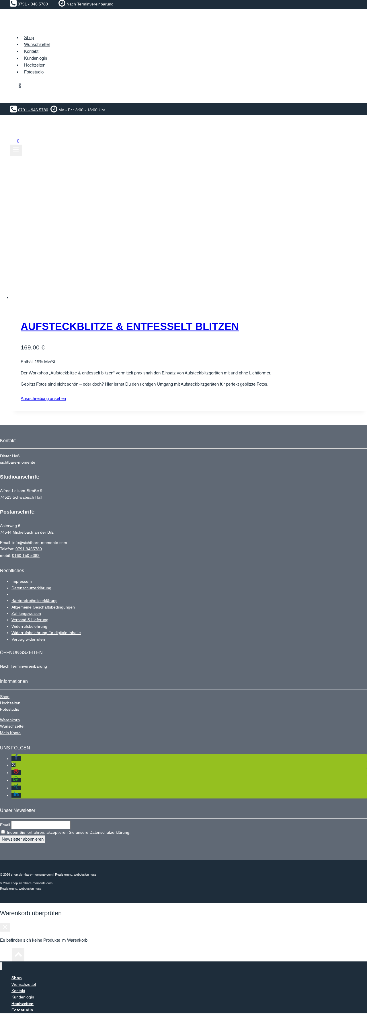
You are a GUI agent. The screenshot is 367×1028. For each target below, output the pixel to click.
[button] (16, 758)
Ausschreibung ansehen (43, 398)
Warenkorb (10, 720)
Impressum (21, 581)
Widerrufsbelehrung (29, 626)
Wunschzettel (37, 44)
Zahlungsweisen (26, 613)
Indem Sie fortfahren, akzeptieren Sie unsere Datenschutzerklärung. (68, 832)
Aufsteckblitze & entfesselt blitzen (130, 326)
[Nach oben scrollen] (6, 956)
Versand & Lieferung (29, 619)
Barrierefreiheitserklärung (34, 600)
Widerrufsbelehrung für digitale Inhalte (46, 632)
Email (5, 825)
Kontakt (31, 51)
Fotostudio (9, 709)
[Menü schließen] (1, 966)
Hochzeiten (10, 703)
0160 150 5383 (26, 555)
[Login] (183, 97)
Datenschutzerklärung (31, 588)
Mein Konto (10, 732)
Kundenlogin (35, 58)
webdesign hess (85, 874)
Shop (4, 696)
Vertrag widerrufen (28, 639)
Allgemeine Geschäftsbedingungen (43, 607)
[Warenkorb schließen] (5, 927)
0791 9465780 (28, 549)
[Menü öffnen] (16, 150)
